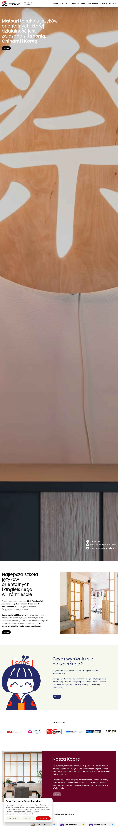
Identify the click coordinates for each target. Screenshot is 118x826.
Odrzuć (28, 818)
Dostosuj (13, 818)
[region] (28, 810)
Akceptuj (43, 818)
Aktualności (93, 4)
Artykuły (103, 4)
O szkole (63, 4)
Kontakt (112, 4)
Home (55, 4)
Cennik (83, 4)
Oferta (74, 4)
